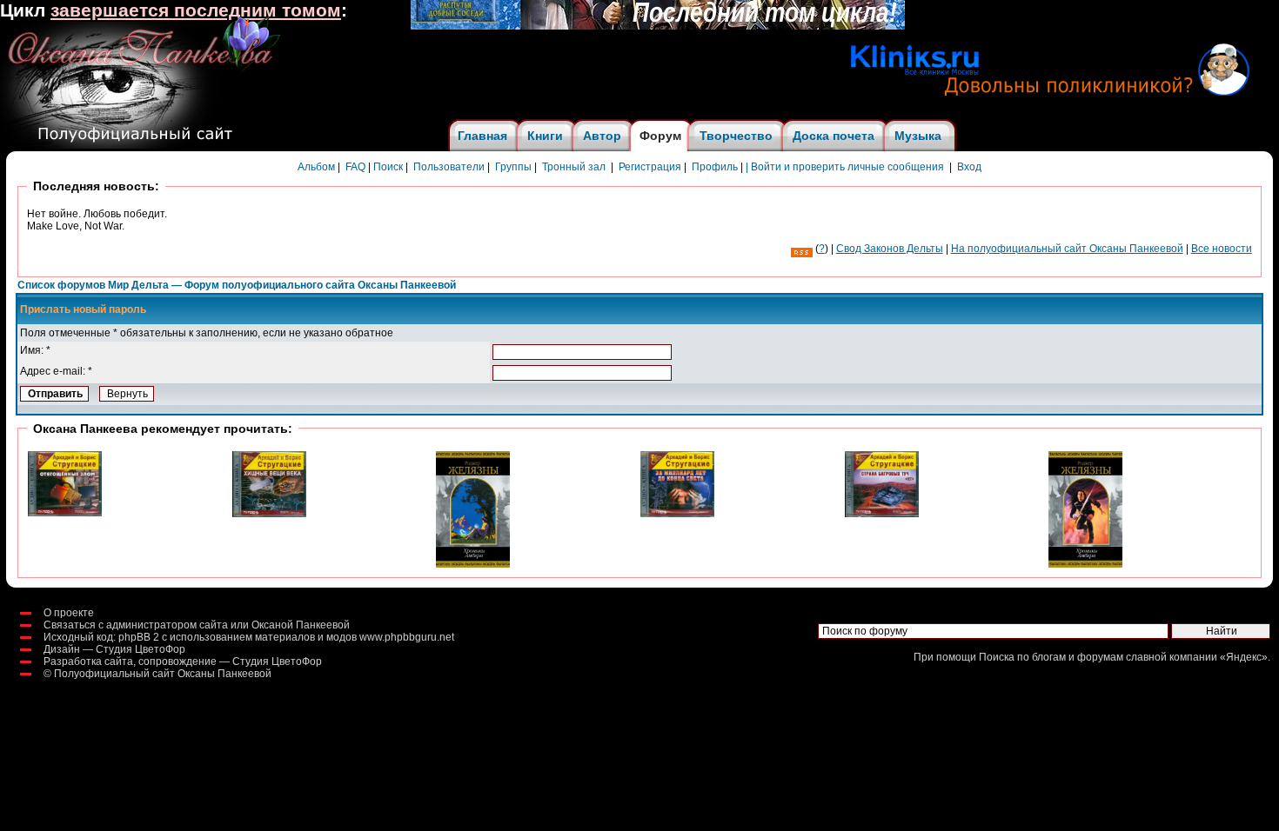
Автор (602, 136)
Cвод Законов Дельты (889, 249)
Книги (545, 136)
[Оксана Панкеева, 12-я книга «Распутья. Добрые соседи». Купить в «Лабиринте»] (658, 26)
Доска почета (833, 136)
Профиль (715, 167)
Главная (482, 136)
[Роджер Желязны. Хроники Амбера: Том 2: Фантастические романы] (473, 564)
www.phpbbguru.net (406, 637)
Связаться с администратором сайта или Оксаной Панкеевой (197, 625)
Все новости (1221, 249)
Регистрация (650, 167)
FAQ (355, 167)
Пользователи (449, 167)
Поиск (388, 167)
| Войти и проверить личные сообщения (845, 167)
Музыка (917, 136)
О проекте (69, 613)
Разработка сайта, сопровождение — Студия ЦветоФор (183, 661)
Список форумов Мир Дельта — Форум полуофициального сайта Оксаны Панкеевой (236, 285)
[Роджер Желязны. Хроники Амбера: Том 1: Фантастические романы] (1085, 564)
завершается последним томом (195, 10)
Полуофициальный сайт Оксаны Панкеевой (162, 674)
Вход (969, 167)
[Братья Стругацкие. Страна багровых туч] (882, 514)
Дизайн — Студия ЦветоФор (114, 649)
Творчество (736, 136)
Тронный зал (574, 167)
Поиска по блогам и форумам (1051, 657)
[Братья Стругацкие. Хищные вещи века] (269, 514)
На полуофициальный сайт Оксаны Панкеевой (1067, 249)
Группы (513, 167)
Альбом (316, 167)
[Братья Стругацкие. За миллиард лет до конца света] (677, 514)
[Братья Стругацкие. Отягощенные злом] (65, 513)
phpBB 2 (138, 637)
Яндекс (1244, 657)
